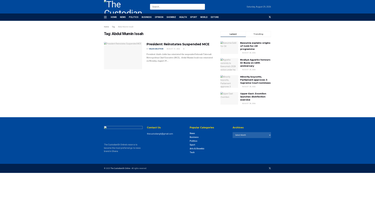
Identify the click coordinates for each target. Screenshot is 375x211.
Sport (193, 17)
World (204, 17)
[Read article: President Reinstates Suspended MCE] (123, 55)
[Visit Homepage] (124, 6)
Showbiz (171, 17)
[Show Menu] (105, 17)
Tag (113, 27)
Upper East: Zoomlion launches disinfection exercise (253, 96)
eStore (215, 17)
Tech (192, 152)
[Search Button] (202, 7)
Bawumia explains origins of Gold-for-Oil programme (255, 45)
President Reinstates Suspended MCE (177, 44)
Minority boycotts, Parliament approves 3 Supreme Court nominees (255, 79)
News (123, 17)
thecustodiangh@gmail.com (160, 134)
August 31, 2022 (173, 49)
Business (147, 17)
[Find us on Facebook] (265, 17)
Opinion (159, 17)
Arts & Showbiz (197, 148)
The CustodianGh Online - (121, 168)
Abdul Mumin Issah (125, 27)
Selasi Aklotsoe (156, 49)
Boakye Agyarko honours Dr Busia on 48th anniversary (255, 62)
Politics (133, 17)
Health (183, 17)
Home (114, 17)
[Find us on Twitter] (270, 17)
